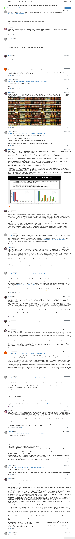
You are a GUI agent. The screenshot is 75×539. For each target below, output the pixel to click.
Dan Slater (64, 442)
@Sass (15, 38)
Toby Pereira (10, 68)
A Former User (10, 10)
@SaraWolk (15, 131)
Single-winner (8, 7)
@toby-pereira (10, 81)
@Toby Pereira (16, 79)
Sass (9, 27)
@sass (9, 39)
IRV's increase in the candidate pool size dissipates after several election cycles (28, 39)
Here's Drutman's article (48, 239)
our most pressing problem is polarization (51, 419)
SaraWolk (9, 55)
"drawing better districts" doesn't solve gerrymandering (24, 419)
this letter (48, 399)
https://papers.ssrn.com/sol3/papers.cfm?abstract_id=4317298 (20, 13)
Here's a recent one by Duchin (59, 239)
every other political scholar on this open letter (26, 284)
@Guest (13, 55)
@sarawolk (10, 133)
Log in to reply (68, 8)
